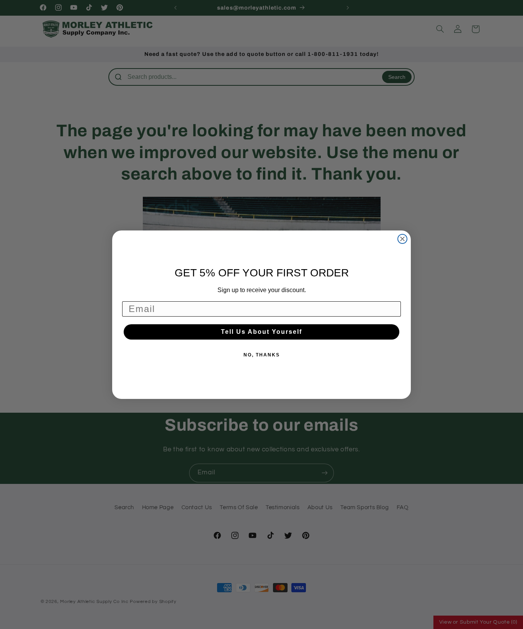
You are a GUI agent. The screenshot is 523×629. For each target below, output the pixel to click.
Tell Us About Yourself (261, 331)
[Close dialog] (402, 238)
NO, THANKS (262, 355)
